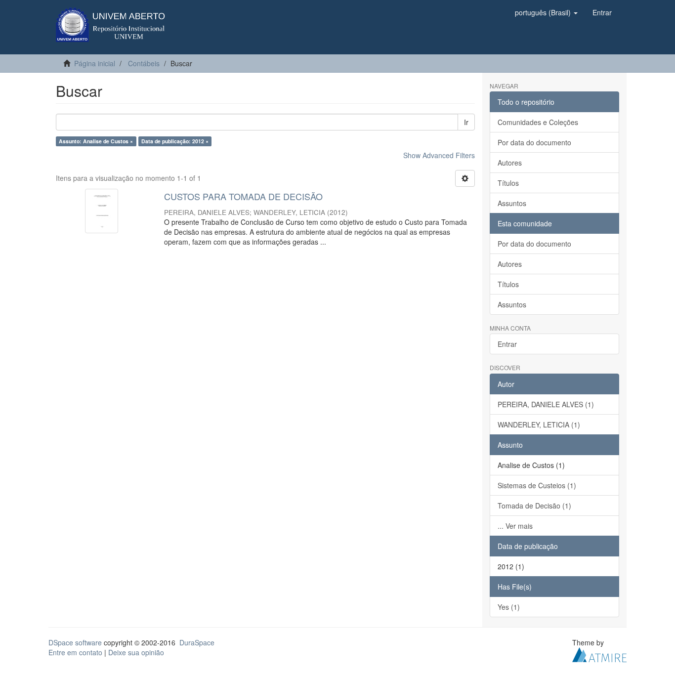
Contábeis (144, 63)
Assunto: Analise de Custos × (96, 141)
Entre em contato (75, 652)
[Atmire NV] (599, 653)
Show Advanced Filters (439, 155)
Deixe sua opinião (136, 652)
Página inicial (94, 63)
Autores (510, 163)
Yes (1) (509, 607)
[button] (546, 12)
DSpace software (75, 642)
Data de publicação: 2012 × (175, 141)
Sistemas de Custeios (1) (537, 485)
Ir (466, 122)
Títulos (508, 183)
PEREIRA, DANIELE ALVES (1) (546, 404)
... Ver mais (515, 526)
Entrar (507, 344)
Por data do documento (534, 142)
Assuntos (512, 203)
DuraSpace (196, 642)
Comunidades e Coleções (538, 122)
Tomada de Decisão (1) (534, 505)
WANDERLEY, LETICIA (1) (539, 424)
